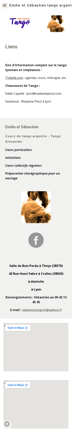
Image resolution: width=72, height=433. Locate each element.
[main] (36, 46)
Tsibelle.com (14, 78)
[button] (4, 5)
